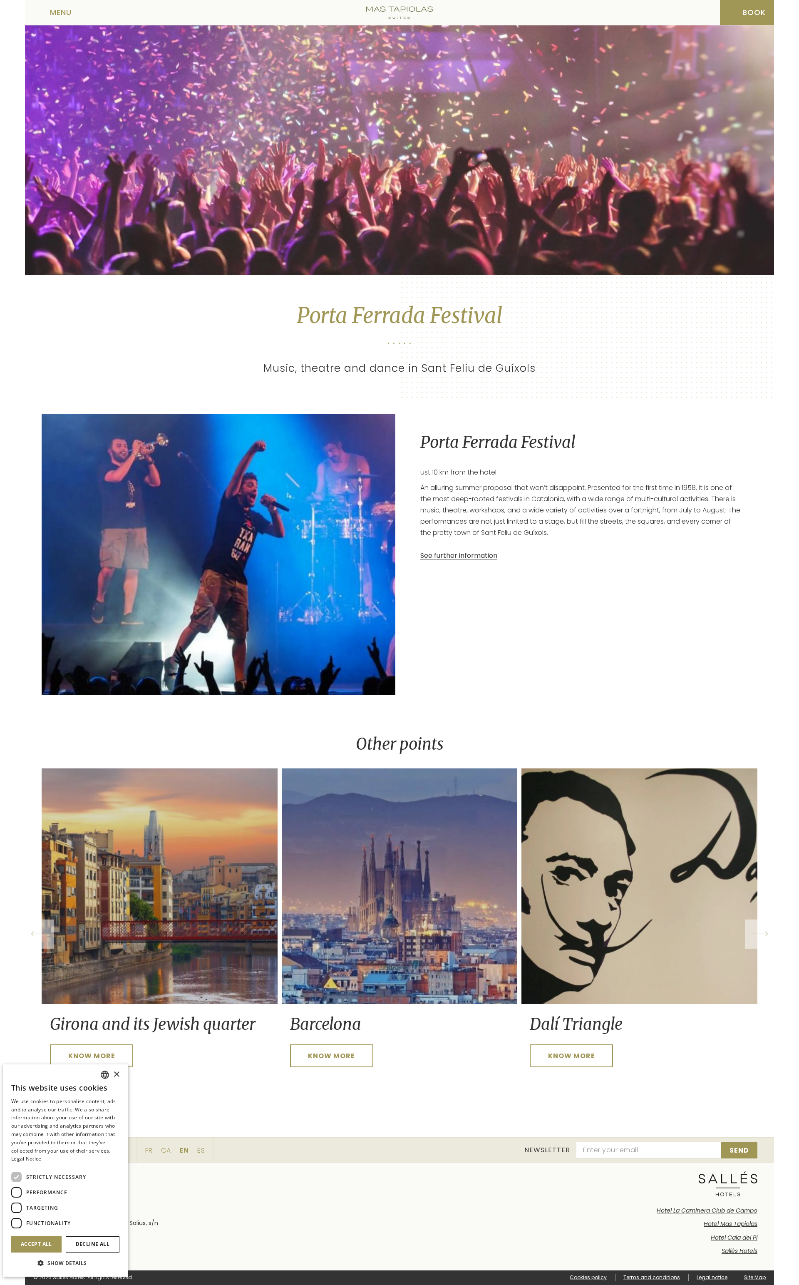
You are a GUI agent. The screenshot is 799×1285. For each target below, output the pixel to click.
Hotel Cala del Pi (734, 1237)
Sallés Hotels (739, 1251)
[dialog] (65, 1170)
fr (149, 1150)
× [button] (116, 1074)
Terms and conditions (651, 1277)
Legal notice (712, 1277)
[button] (65, 1263)
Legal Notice (26, 1158)
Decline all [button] (92, 1244)
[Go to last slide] (39, 934)
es (201, 1150)
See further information (458, 555)
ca (166, 1150)
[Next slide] (759, 934)
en (184, 1150)
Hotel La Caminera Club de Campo (707, 1210)
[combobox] (105, 1075)
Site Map (755, 1277)
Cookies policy (588, 1277)
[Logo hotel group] (728, 1183)
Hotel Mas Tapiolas (730, 1224)
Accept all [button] (36, 1244)
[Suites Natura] (399, 12)
